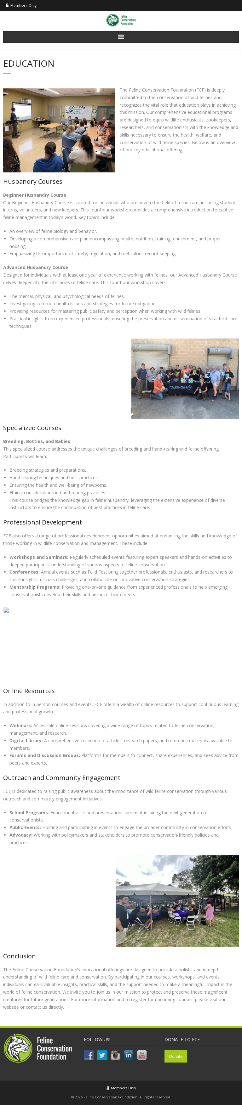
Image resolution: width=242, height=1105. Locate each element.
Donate (175, 1056)
